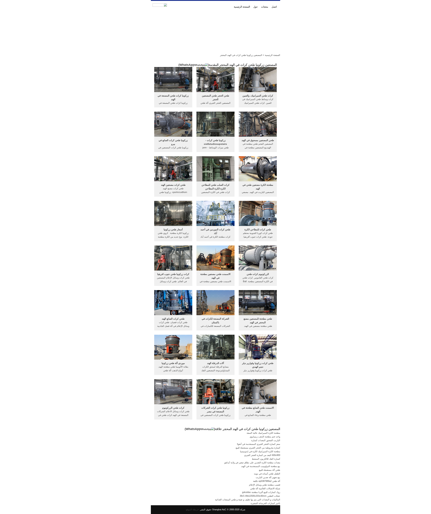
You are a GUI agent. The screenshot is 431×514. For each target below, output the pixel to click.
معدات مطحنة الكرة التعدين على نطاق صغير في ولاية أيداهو (252, 462)
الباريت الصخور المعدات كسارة (265, 440)
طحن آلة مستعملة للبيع (269, 470)
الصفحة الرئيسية (242, 6)
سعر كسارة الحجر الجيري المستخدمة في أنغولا (258, 444)
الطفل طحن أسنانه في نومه (267, 473)
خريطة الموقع (192, 509)
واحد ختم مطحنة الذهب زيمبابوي (265, 436)
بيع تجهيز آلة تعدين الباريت (268, 477)
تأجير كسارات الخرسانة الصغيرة (265, 503)
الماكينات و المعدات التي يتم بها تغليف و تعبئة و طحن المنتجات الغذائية (247, 499)
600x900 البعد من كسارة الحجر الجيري (262, 455)
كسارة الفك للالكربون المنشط (266, 459)
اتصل (274, 6)
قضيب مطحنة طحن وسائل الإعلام (264, 485)
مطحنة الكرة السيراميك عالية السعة (263, 433)
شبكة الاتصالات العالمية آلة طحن (265, 488)
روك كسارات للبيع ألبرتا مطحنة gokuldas (261, 492)
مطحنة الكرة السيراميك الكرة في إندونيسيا (260, 451)
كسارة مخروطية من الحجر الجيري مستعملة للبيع (258, 447)
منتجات (264, 6)
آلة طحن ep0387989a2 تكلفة (266, 481)
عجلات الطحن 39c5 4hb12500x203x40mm (260, 496)
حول (255, 6)
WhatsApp (186, 65)
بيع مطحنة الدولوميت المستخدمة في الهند (260, 466)
